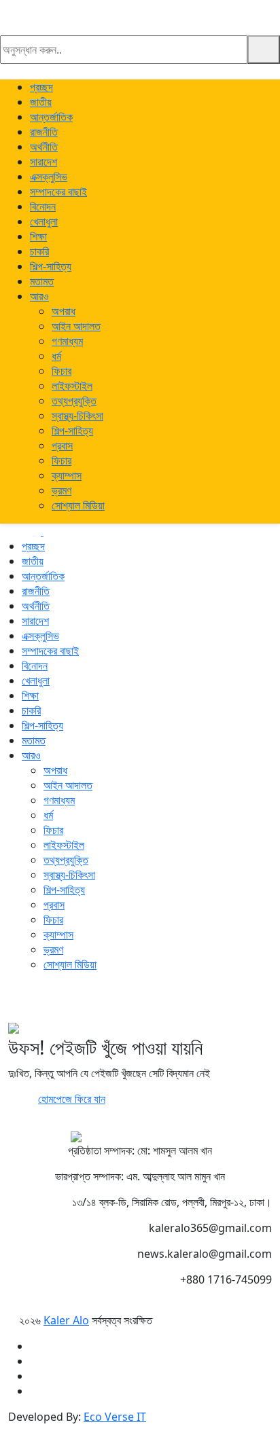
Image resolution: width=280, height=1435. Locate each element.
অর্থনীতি (44, 146)
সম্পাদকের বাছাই (58, 191)
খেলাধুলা (44, 221)
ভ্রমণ (61, 490)
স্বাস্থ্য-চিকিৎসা (77, 415)
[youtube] (28, 1001)
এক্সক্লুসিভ (48, 176)
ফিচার (61, 370)
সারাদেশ (43, 161)
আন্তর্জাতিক (51, 116)
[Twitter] (12, 1001)
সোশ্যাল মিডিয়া (78, 505)
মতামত (42, 281)
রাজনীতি (44, 131)
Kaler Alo (66, 1320)
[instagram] (20, 1001)
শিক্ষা (38, 236)
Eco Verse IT (115, 1416)
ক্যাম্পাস (67, 475)
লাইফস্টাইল (72, 385)
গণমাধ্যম (67, 340)
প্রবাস (62, 445)
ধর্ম (56, 355)
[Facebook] (4, 1001)
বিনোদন (43, 206)
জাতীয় (41, 101)
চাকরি (39, 251)
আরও (39, 296)
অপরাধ (63, 311)
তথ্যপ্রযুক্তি (74, 400)
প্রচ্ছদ (41, 86)
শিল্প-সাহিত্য (50, 266)
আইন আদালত (76, 326)
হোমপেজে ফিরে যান (71, 1098)
